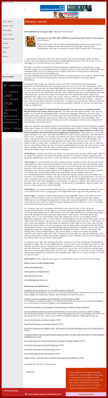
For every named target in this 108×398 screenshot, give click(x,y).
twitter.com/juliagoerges (33, 267)
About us (5, 56)
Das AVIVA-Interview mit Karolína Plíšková (41, 324)
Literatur (5, 43)
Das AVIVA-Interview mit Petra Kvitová (39, 354)
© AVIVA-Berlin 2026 (10, 391)
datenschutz (52, 394)
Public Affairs (6, 30)
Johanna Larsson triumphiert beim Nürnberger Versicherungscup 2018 (51, 299)
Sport (4, 52)
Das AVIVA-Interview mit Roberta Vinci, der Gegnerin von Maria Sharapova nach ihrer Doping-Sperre (64, 328)
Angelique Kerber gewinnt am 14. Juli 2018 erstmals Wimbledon (49, 291)
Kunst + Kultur (7, 34)
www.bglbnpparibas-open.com (36, 280)
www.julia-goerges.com (33, 276)
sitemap (36, 394)
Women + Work (7, 26)
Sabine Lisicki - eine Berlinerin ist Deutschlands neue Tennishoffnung (51, 358)
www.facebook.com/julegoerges (36, 272)
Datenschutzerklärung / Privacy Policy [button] (84, 388)
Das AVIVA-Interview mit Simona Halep (39, 350)
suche (30, 394)
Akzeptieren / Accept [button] (86, 394)
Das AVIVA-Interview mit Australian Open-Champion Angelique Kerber (51, 341)
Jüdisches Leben (8, 39)
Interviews (6, 48)
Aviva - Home (7, 21)
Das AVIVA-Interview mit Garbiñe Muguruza (41, 345)
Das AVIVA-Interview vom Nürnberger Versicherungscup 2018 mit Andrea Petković (56, 307)
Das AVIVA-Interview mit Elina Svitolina (39, 320)
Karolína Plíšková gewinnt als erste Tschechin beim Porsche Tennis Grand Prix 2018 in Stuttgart (62, 312)
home (59, 394)
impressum (43, 394)
